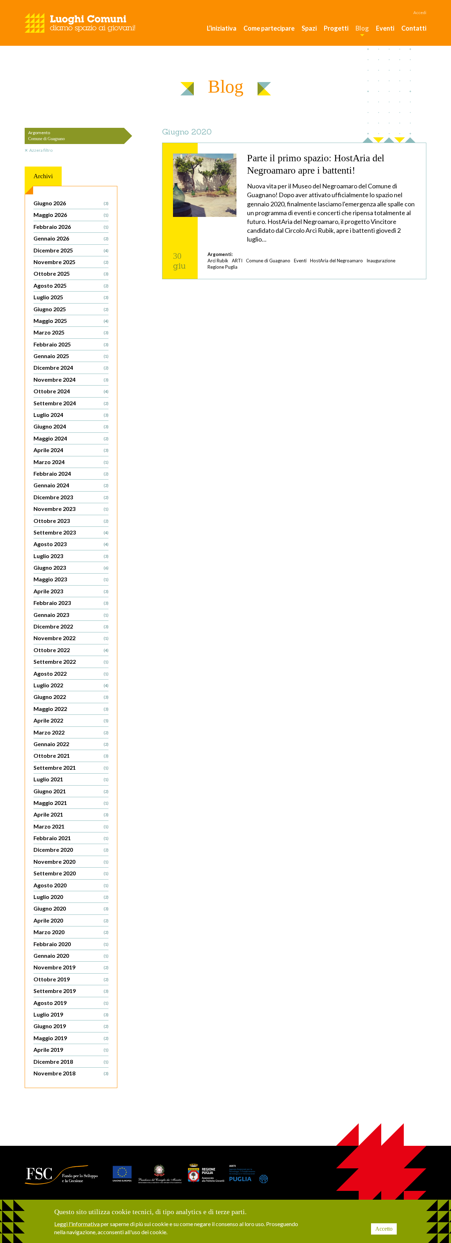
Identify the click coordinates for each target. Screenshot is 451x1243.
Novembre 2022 (71, 638)
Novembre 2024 (71, 379)
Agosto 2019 (71, 1002)
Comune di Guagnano (268, 260)
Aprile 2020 (71, 920)
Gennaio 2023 (71, 614)
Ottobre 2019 (71, 979)
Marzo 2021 (71, 826)
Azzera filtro (40, 150)
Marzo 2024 (71, 461)
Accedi (419, 12)
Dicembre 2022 (71, 626)
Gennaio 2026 (71, 238)
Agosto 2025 (71, 285)
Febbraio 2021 (71, 838)
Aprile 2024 (71, 449)
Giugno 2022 (71, 696)
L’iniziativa (221, 28)
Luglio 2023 (71, 555)
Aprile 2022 (71, 720)
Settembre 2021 (71, 767)
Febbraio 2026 (71, 226)
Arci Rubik (218, 260)
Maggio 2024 (71, 438)
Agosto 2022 (71, 673)
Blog (362, 28)
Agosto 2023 (71, 544)
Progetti (336, 28)
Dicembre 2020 (71, 849)
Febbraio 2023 (71, 602)
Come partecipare (269, 28)
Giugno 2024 (71, 426)
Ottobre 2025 (71, 273)
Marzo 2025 (71, 332)
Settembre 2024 (71, 403)
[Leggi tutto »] (294, 211)
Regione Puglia (222, 267)
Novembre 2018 (71, 1073)
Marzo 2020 (71, 932)
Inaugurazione (380, 260)
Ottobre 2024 (71, 391)
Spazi (309, 28)
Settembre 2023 (71, 532)
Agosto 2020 (71, 885)
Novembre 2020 (71, 861)
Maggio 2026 (71, 214)
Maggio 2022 (71, 708)
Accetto (384, 1229)
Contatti (413, 28)
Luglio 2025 (71, 297)
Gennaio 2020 (71, 955)
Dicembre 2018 (71, 1061)
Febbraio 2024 (71, 473)
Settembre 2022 (71, 661)
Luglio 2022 (71, 685)
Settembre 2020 (71, 873)
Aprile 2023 (71, 591)
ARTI (237, 260)
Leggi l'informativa (77, 1223)
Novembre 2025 (71, 261)
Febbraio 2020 (71, 944)
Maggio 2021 (71, 802)
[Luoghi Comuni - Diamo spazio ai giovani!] (80, 23)
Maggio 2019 (71, 1038)
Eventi (385, 28)
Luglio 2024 (71, 414)
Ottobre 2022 (71, 650)
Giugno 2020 (71, 908)
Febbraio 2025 (71, 344)
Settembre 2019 (71, 990)
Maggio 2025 (71, 320)
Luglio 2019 (71, 1014)
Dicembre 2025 (71, 250)
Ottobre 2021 (71, 755)
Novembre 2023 (71, 508)
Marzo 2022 (71, 732)
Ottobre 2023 (71, 520)
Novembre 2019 (71, 967)
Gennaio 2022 (71, 744)
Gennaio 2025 (71, 355)
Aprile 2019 (71, 1049)
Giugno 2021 (71, 791)
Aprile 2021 (71, 814)
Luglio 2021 (71, 779)
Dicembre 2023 (71, 497)
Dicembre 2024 (71, 367)
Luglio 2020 (71, 896)
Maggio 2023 (71, 579)
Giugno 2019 (71, 1026)
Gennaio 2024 (71, 485)
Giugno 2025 (71, 309)
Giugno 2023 (71, 567)
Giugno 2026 (71, 203)
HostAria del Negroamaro (336, 260)
